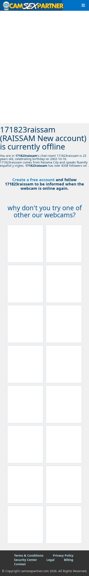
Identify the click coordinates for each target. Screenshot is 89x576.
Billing (68, 560)
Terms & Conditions (28, 555)
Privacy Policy (63, 555)
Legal (50, 560)
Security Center (25, 560)
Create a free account (33, 179)
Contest (20, 564)
